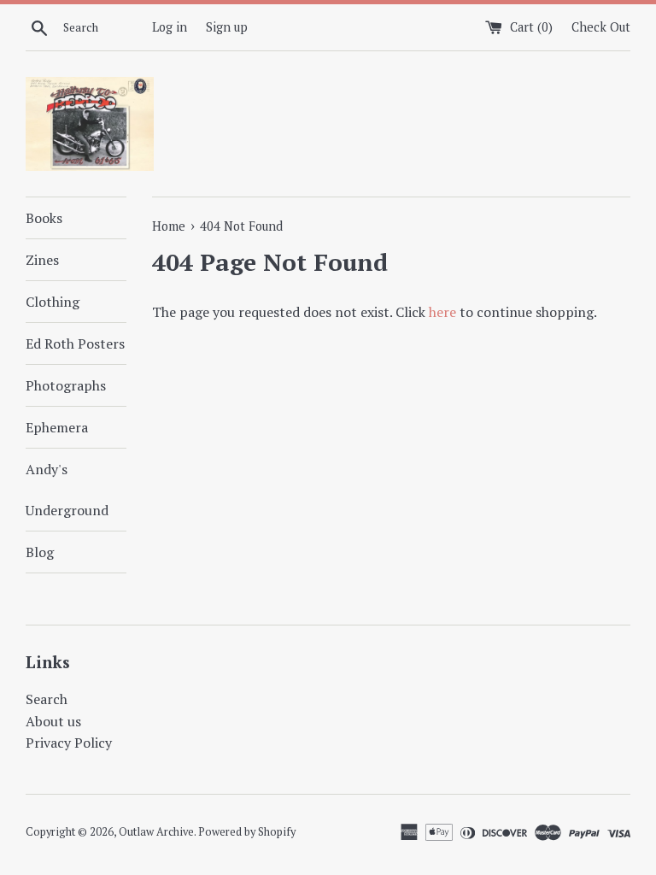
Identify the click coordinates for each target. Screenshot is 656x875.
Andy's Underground (67, 490)
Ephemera (57, 427)
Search (46, 699)
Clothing (52, 301)
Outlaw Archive (156, 832)
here (442, 311)
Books (44, 217)
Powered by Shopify (247, 832)
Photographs (66, 385)
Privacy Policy (69, 742)
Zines (42, 259)
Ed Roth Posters (75, 343)
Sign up (227, 27)
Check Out (600, 27)
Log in (169, 27)
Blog (40, 552)
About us (53, 721)
